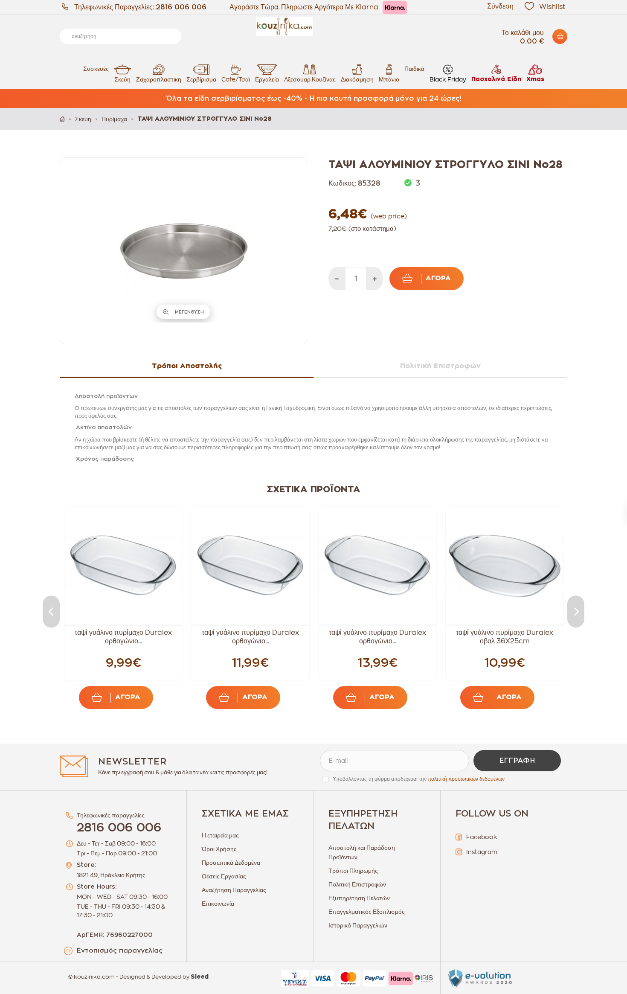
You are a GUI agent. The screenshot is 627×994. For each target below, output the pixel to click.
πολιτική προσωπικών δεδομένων (466, 779)
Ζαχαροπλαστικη (158, 79)
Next (575, 612)
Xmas (535, 79)
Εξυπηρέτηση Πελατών (359, 898)
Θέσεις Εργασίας (224, 876)
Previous (51, 612)
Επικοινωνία (218, 904)
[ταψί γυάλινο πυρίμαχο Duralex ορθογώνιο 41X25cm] (377, 566)
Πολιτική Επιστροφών (357, 884)
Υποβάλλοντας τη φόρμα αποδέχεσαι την (419, 779)
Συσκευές (96, 69)
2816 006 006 (181, 7)
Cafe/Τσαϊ (235, 79)
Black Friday (448, 79)
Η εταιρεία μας (220, 835)
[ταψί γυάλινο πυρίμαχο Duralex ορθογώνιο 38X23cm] (250, 566)
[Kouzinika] (313, 26)
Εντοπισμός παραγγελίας (120, 950)
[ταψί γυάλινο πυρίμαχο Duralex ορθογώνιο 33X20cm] (123, 566)
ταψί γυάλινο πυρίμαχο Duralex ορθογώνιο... (123, 637)
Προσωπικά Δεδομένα (231, 863)
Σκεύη (122, 79)
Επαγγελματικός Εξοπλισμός (366, 912)
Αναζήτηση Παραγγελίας (234, 890)
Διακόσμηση (357, 79)
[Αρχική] (62, 118)
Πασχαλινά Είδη (496, 79)
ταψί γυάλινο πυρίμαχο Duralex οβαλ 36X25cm (504, 637)
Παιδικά (414, 69)
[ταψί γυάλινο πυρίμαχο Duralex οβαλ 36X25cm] (504, 566)
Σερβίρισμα (201, 79)
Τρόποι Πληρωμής (353, 871)
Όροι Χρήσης (219, 849)
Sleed (200, 977)
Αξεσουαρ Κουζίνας (310, 79)
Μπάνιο (389, 79)
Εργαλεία (267, 79)
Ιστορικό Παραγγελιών (357, 925)
